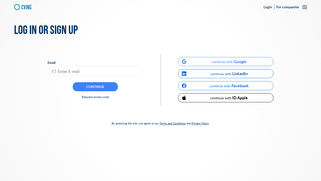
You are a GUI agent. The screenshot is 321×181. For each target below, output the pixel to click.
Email (51, 63)
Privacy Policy (200, 123)
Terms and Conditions (172, 123)
